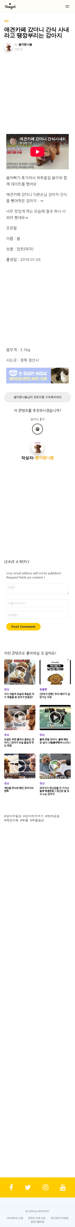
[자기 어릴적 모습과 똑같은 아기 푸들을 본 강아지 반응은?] (19, 672)
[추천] (37, 429)
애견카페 (12, 820)
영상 (6, 689)
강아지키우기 (34, 816)
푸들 (25, 820)
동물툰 (43, 689)
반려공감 (53, 816)
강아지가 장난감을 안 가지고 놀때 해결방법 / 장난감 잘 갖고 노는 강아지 (54, 791)
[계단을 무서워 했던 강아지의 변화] (19, 766)
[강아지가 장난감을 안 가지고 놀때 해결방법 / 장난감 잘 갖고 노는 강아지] (55, 766)
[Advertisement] (37, 92)
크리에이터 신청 (15, 1218)
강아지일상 (13, 816)
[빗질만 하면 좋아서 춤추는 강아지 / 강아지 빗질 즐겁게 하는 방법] (19, 717)
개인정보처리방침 (59, 1218)
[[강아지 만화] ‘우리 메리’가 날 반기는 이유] (55, 672)
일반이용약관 (37, 1222)
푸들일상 (38, 820)
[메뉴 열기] (67, 6)
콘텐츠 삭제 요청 (36, 1218)
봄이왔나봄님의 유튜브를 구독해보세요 (37, 397)
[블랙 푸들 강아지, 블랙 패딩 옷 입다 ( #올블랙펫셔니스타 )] (55, 717)
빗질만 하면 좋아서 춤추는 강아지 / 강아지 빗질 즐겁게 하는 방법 (19, 742)
